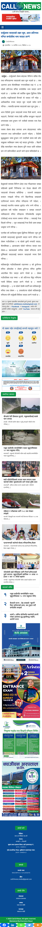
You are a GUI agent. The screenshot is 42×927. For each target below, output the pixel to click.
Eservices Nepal (27, 921)
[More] (38, 925)
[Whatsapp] (21, 925)
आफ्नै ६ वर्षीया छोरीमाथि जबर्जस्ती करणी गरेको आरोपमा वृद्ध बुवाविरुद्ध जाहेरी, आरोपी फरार (24, 616)
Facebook (15, 307)
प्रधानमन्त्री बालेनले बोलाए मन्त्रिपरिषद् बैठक (20, 543)
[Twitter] (29, 925)
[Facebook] (4, 925)
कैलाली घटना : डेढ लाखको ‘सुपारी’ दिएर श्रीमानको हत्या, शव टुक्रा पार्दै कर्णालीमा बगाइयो (23, 605)
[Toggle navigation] (2, 27)
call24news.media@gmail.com (25, 304)
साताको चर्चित (7, 587)
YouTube (26, 309)
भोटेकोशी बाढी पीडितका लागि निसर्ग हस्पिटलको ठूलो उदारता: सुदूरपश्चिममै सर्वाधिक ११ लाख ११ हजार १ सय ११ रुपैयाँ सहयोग (21, 574)
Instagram (25, 307)
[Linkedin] (12, 925)
